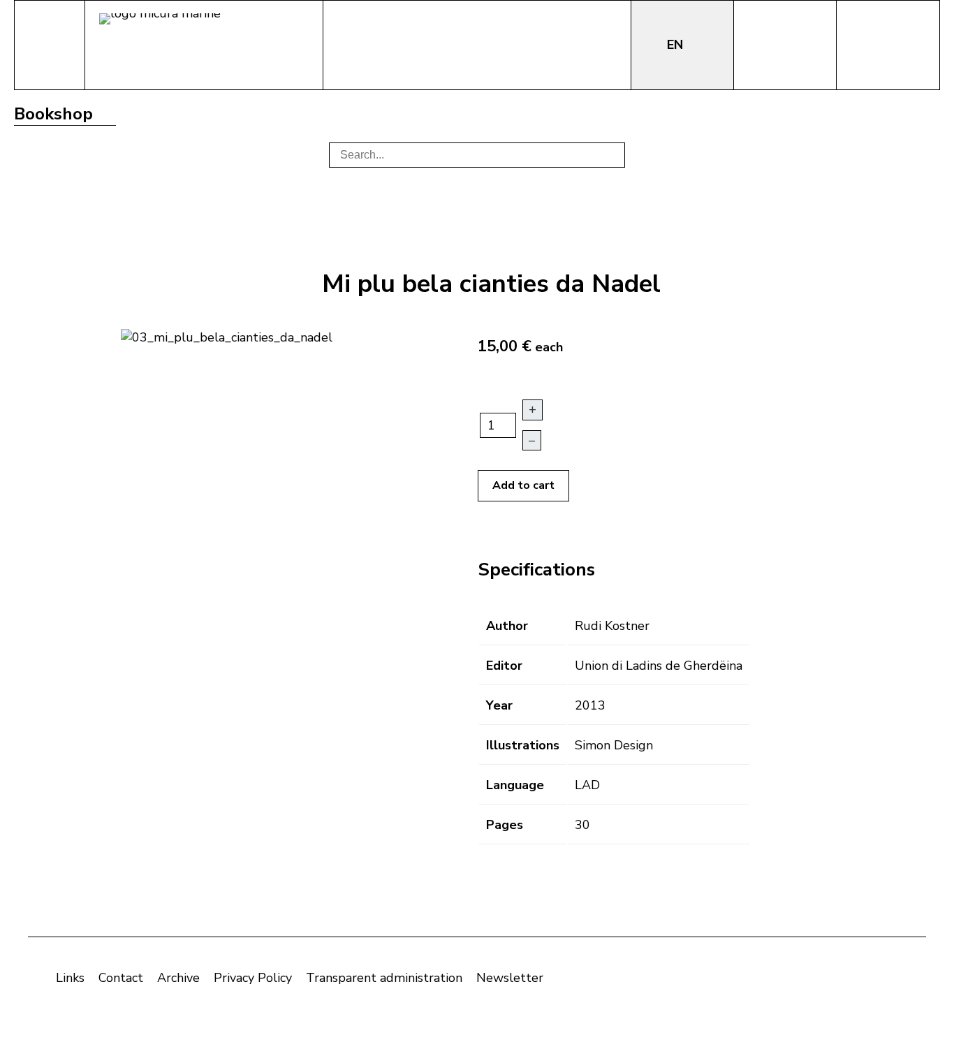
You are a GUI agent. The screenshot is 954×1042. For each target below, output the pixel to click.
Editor (504, 665)
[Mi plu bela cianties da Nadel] (226, 336)
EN (677, 44)
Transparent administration (384, 977)
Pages (504, 824)
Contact (120, 977)
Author (507, 625)
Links (70, 977)
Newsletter (509, 977)
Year (499, 705)
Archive (178, 977)
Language (515, 785)
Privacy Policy (253, 977)
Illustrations (522, 745)
